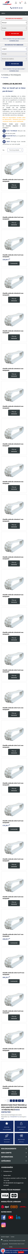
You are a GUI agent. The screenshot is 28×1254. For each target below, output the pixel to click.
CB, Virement (21, 1129)
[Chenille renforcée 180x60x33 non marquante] (14, 357)
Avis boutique (6, 1127)
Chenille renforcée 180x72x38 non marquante (13, 1012)
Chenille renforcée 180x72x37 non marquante (13, 935)
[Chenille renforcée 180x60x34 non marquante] (14, 395)
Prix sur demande (14, 186)
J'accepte (20, 1252)
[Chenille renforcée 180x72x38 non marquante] (14, 1000)
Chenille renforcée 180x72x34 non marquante (13, 821)
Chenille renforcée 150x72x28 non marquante (13, 180)
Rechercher (15, 33)
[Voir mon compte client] (15, 3)
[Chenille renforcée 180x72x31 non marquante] (14, 696)
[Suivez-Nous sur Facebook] (3, 1217)
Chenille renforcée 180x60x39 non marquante (13, 595)
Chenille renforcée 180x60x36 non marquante (13, 482)
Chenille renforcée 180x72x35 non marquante (13, 860)
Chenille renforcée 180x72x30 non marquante (13, 671)
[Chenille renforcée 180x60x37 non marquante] (14, 508)
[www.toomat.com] (7, 3)
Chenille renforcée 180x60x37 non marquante (13, 520)
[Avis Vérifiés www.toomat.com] (6, 1124)
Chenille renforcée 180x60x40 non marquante (13, 633)
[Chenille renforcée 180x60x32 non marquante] (14, 319)
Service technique (21, 1139)
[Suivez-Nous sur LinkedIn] (18, 1217)
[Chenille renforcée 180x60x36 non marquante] (14, 470)
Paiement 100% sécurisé (21, 1127)
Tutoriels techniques (11, 75)
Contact (12, 1236)
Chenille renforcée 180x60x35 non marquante (13, 445)
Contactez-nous (14, 40)
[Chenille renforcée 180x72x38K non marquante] (14, 1037)
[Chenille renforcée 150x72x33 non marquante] (14, 206)
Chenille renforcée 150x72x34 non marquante (13, 256)
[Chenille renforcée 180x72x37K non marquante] (14, 961)
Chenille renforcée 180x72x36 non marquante (13, 897)
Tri (3, 150)
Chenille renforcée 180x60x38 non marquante (13, 558)
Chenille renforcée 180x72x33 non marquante (13, 784)
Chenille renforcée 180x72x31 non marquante (13, 708)
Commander (14, 263)
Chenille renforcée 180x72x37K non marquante (13, 973)
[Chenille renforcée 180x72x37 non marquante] (14, 923)
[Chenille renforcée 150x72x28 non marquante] (14, 168)
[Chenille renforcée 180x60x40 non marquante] (14, 621)
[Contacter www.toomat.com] (21, 1136)
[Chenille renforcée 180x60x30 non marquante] (14, 282)
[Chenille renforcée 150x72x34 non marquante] (14, 243)
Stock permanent (6, 1141)
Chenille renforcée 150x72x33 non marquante (13, 218)
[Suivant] (22, 1100)
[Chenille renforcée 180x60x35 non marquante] (14, 432)
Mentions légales (5, 1236)
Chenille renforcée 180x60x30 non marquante (13, 294)
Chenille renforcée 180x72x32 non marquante (13, 746)
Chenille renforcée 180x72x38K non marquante (13, 1049)
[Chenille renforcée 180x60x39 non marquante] (14, 583)
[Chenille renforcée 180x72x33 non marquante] (14, 772)
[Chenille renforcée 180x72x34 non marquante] (14, 809)
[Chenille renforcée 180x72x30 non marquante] (14, 659)
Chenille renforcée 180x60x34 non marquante (13, 407)
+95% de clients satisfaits (7, 1129)
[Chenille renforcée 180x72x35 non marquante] (14, 848)
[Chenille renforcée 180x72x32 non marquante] (14, 734)
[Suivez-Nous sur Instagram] (3, 1225)
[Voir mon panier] (20, 3)
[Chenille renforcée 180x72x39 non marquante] (14, 1075)
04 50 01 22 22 (21, 1141)
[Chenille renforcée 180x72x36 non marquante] (14, 885)
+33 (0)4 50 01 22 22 (15, 1117)
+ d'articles (5, 77)
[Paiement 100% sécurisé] (21, 1124)
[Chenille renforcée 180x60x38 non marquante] (14, 546)
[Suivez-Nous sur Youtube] (10, 1217)
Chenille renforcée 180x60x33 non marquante (13, 369)
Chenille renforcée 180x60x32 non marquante (13, 331)
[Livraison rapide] (6, 1136)
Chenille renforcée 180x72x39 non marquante (13, 1087)
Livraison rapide (7, 1139)
